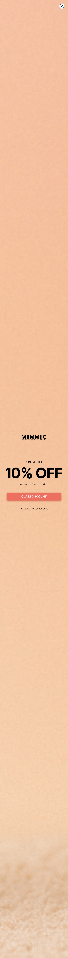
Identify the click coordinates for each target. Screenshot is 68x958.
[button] (34, 497)
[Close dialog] (62, 6)
